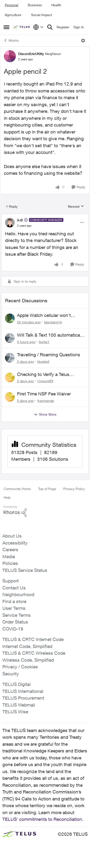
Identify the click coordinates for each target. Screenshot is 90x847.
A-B (20, 220)
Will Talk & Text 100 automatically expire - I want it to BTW (50, 335)
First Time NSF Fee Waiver (44, 393)
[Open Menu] (83, 40)
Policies (10, 563)
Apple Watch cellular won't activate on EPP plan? (44, 315)
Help (7, 497)
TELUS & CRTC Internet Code (33, 639)
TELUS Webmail (18, 705)
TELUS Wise (15, 711)
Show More (47, 414)
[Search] (50, 27)
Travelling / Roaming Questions (48, 354)
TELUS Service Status (24, 570)
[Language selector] (38, 27)
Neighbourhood (18, 594)
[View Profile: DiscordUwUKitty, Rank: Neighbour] (10, 56)
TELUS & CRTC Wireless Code (33, 653)
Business (35, 5)
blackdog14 (53, 322)
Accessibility (15, 542)
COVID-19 (12, 628)
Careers (10, 549)
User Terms (13, 608)
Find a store (14, 601)
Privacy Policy (74, 489)
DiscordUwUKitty (31, 54)
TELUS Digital (16, 684)
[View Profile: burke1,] (10, 338)
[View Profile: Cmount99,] (10, 377)
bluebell (43, 361)
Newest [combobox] (76, 206)
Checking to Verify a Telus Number (43, 374)
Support (10, 580)
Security (10, 673)
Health (56, 5)
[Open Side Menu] (6, 27)
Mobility (14, 40)
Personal (11, 5)
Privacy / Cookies (20, 666)
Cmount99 (45, 381)
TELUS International (22, 691)
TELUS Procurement (23, 698)
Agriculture (13, 15)
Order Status (15, 621)
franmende (45, 401)
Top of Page (47, 489)
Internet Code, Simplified (27, 646)
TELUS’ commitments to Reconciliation (42, 819)
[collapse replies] (45, 216)
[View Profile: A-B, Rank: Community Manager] (10, 222)
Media (8, 556)
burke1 (44, 342)
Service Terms (16, 615)
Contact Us (14, 587)
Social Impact (41, 15)
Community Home (17, 489)
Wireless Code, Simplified (28, 660)
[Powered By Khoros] (45, 511)
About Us (12, 535)
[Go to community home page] (22, 27)
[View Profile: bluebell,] (10, 358)
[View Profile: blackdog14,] (10, 318)
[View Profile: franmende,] (10, 397)
